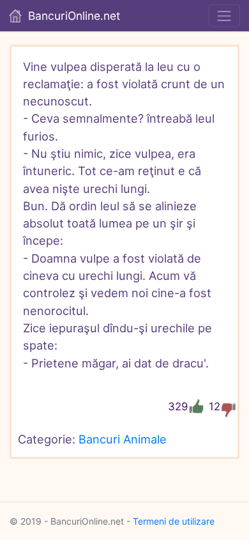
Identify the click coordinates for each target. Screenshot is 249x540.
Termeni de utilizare (174, 521)
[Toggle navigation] (224, 15)
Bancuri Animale (123, 439)
